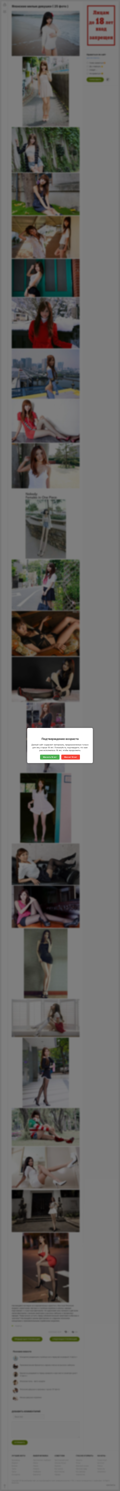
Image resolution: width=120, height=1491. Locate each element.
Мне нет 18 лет (70, 757)
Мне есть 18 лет (50, 757)
